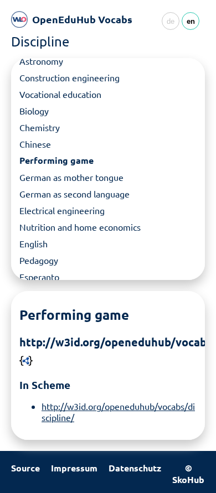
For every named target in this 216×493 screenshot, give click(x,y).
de (170, 21)
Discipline (40, 41)
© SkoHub (188, 473)
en (191, 21)
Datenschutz (135, 468)
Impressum (74, 468)
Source (25, 468)
